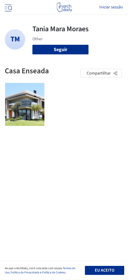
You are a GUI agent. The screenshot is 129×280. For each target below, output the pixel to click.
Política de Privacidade (24, 272)
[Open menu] (8, 7)
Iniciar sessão (111, 7)
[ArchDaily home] (64, 7)
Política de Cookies (53, 272)
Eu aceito (104, 270)
